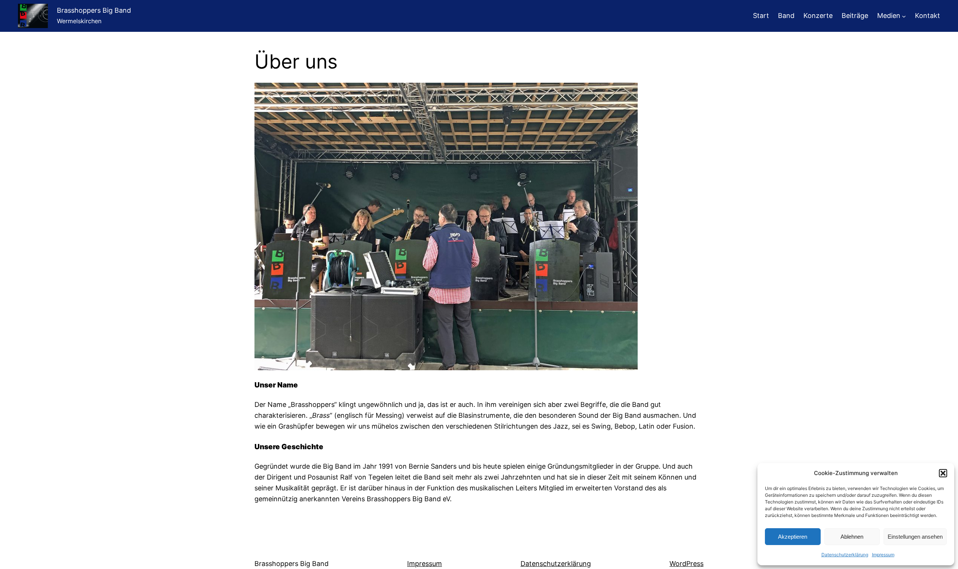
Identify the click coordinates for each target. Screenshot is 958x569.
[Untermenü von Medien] (904, 16)
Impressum (883, 554)
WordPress (686, 564)
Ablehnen (851, 536)
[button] (943, 473)
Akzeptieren (792, 536)
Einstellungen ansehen (915, 536)
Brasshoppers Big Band (94, 10)
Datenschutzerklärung (844, 554)
